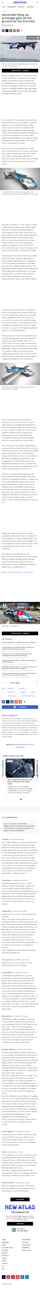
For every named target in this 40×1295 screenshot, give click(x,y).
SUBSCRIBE (5, 1242)
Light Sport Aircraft (27, 696)
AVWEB (10, 572)
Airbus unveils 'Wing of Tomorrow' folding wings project (17, 782)
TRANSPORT (30, 7)
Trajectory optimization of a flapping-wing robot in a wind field (18, 642)
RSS (3, 1266)
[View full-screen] (38, 38)
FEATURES (5, 1250)
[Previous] (5, 777)
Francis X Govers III (9, 715)
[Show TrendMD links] (37, 682)
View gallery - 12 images (20, 70)
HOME (4, 1240)
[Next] (35, 777)
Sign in (7, 823)
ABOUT (4, 1245)
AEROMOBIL (18, 572)
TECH (3, 7)
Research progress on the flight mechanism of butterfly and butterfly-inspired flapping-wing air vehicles (18, 648)
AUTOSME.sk (28, 572)
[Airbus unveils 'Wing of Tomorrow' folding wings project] (20, 768)
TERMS (4, 1258)
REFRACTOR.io (26, 1250)
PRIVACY (4, 1261)
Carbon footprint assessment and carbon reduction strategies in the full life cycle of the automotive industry (19, 674)
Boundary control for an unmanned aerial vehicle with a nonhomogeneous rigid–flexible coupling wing (17, 654)
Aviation (22, 688)
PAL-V (31, 156)
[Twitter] (7, 30)
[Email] (21, 30)
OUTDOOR (21, 7)
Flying (33, 692)
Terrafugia (25, 151)
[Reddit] (14, 30)
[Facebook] (3, 30)
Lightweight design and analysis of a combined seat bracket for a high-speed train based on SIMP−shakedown (19, 667)
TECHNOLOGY (26, 1245)
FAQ (3, 1269)
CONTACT (5, 1263)
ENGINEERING (11, 7)
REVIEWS (4, 1253)
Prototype (11, 692)
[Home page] (19, 3)
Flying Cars (12, 696)
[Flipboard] (18, 30)
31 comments (22, 707)
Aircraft (4, 11)
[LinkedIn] (10, 30)
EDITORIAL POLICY (7, 1247)
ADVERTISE (5, 1255)
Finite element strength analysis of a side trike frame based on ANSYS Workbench (19, 661)
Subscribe (20, 1224)
